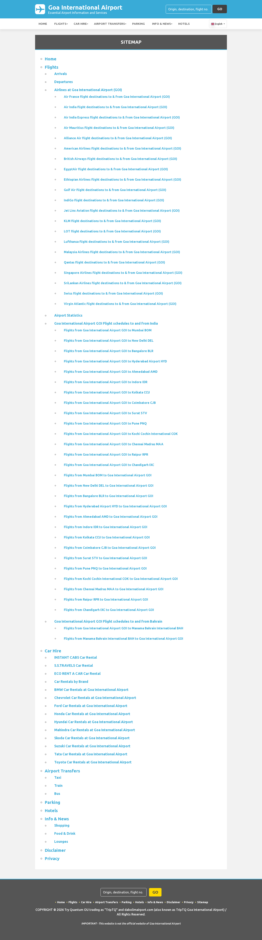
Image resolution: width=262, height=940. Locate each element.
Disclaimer (55, 850)
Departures (63, 82)
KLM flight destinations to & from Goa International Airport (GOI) (112, 221)
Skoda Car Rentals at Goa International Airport (92, 738)
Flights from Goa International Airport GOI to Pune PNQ (105, 423)
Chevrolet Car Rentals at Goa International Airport (95, 698)
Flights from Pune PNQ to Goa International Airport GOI (105, 568)
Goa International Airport (85, 9)
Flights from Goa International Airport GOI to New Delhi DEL (108, 340)
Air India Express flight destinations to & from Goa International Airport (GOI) (122, 117)
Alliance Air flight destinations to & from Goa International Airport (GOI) (118, 138)
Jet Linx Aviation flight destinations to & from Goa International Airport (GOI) (122, 210)
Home (43, 23)
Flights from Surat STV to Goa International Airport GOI (105, 558)
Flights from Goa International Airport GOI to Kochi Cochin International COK (121, 433)
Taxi (57, 777)
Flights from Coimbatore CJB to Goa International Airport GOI (110, 547)
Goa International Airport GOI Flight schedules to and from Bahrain (108, 621)
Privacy (52, 858)
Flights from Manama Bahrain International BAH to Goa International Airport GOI (123, 638)
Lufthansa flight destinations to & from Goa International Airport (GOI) (116, 241)
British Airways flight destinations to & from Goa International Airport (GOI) (120, 159)
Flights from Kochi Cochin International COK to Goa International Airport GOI (121, 578)
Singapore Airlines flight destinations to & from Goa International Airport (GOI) (123, 272)
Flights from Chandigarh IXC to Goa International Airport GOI (109, 610)
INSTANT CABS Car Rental (75, 657)
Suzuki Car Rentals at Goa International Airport (92, 746)
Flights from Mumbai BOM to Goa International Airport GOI (108, 475)
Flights (60, 23)
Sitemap (202, 902)
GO (219, 9)
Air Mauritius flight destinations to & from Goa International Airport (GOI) (119, 127)
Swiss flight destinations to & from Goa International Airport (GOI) (113, 293)
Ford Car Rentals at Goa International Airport (90, 706)
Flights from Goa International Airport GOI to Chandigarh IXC (109, 465)
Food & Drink (64, 833)
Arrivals (60, 74)
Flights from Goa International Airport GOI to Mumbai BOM (108, 330)
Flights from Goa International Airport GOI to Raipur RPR (106, 454)
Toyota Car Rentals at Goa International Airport (93, 762)
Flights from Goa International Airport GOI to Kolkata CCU (107, 392)
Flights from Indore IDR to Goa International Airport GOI (105, 527)
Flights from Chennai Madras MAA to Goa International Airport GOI (113, 589)
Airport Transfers (109, 23)
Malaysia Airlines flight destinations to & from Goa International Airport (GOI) (122, 252)
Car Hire (80, 23)
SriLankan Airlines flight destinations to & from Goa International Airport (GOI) (123, 283)
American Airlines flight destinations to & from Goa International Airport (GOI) (122, 148)
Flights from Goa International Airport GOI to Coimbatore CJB (110, 402)
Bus (57, 793)
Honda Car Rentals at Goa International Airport (92, 714)
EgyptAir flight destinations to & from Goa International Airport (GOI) (116, 169)
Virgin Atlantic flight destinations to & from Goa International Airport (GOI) (120, 303)
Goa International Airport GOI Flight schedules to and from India (106, 323)
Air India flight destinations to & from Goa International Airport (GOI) (115, 107)
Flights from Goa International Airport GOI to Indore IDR (105, 382)
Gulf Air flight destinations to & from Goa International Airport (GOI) (115, 190)
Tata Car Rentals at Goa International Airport (90, 754)
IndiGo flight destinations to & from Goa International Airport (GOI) (114, 200)
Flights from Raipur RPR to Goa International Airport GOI (106, 599)
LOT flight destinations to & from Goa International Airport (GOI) (112, 231)
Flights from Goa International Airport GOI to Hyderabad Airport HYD (115, 361)
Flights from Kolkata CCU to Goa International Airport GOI (107, 537)
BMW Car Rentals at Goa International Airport (91, 689)
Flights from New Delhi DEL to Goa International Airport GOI (108, 485)
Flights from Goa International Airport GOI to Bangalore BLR (108, 351)
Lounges (61, 841)
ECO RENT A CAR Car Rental (77, 673)
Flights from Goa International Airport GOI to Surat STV (105, 413)
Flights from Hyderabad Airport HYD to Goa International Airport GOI (115, 506)
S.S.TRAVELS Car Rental (73, 665)
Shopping (61, 825)
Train (58, 785)
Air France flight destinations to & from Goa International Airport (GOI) (117, 96)
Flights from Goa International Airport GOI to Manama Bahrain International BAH (123, 628)
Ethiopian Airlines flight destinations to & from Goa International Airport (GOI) (122, 179)
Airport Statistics (68, 315)
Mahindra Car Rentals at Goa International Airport (94, 730)
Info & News (161, 23)
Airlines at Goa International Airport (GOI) (88, 90)
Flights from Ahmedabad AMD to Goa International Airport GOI (110, 516)
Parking (138, 23)
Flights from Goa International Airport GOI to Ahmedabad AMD (110, 371)
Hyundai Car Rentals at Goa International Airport (93, 722)
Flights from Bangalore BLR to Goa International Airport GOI (108, 496)
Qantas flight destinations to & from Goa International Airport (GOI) (114, 262)
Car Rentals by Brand (71, 681)
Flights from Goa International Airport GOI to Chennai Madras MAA (113, 444)
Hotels (184, 23)
